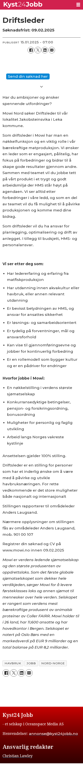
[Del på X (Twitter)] (38, 50)
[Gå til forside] (37, 5)
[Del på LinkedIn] (45, 50)
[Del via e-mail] (51, 50)
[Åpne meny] (78, 4)
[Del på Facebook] (31, 50)
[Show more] (41, 86)
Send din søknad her (28, 76)
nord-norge (52, 663)
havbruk (13, 663)
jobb (31, 663)
